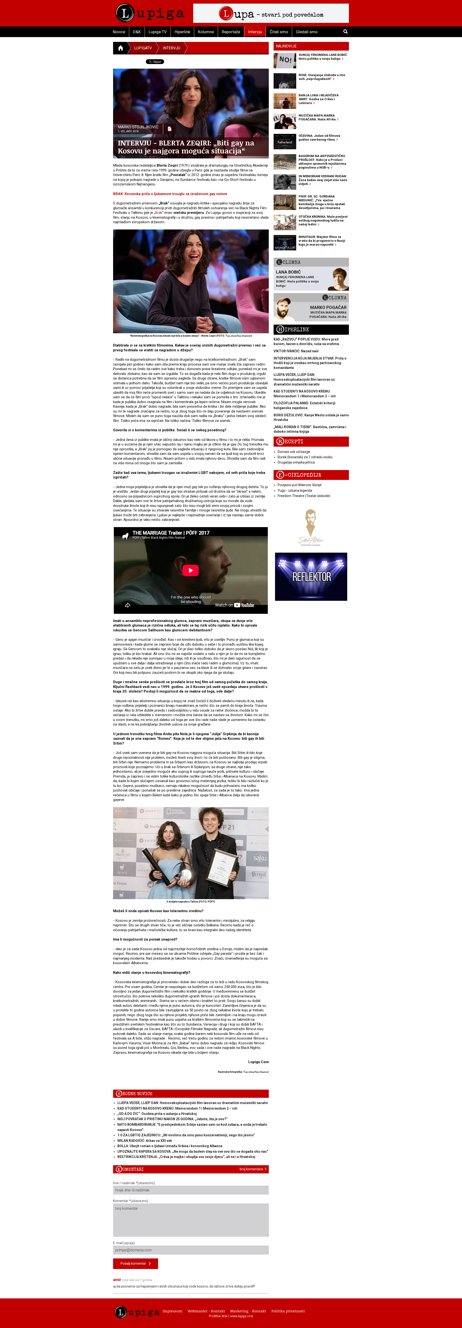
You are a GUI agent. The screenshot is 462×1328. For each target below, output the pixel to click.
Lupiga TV (158, 31)
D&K (137, 31)
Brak (158, 212)
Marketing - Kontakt (248, 1310)
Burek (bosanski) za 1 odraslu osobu (305, 457)
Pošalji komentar (135, 1263)
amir (117, 1279)
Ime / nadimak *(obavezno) (134, 1183)
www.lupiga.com (241, 1316)
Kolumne (206, 31)
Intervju (255, 31)
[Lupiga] (150, 11)
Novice (119, 31)
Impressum (172, 1310)
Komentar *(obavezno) (130, 1201)
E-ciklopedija (298, 475)
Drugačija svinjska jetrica (296, 462)
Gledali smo (307, 31)
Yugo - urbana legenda (295, 490)
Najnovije (286, 46)
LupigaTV (143, 48)
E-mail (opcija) (124, 1243)
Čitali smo (279, 31)
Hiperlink (182, 31)
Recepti (289, 441)
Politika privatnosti (288, 1310)
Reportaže (231, 31)
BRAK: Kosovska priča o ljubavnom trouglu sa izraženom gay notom (170, 194)
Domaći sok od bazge (294, 452)
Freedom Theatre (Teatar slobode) (304, 496)
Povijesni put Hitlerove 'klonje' (300, 485)
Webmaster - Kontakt (206, 1310)
